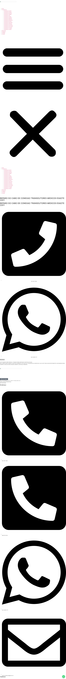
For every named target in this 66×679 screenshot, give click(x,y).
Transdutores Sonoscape (8, 25)
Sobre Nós (4, 30)
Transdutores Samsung (8, 22)
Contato (3, 34)
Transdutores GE (7, 15)
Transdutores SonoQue (8, 24)
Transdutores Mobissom (8, 20)
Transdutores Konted (7, 21)
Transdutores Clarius (7, 10)
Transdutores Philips (7, 16)
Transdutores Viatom (7, 29)
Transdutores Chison (7, 12)
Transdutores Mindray (8, 18)
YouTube (3, 32)
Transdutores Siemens (8, 23)
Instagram (4, 31)
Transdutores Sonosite (8, 27)
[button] (33, 101)
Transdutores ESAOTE (8, 13)
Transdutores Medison (8, 17)
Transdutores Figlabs (7, 14)
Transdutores (4, 9)
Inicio (3, 8)
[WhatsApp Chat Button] (63, 676)
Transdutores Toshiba (8, 28)
